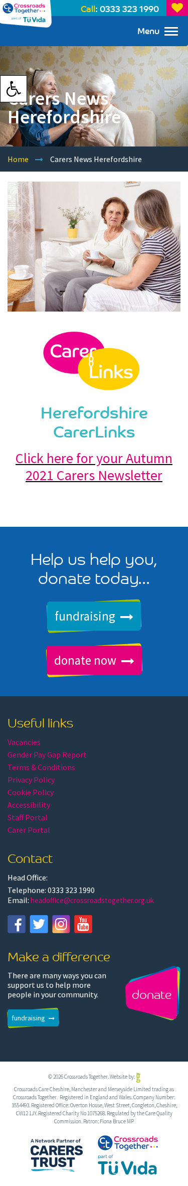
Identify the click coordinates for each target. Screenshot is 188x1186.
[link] (13, 88)
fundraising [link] (85, 616)
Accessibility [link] (29, 805)
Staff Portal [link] (28, 817)
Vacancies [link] (24, 742)
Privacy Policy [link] (31, 780)
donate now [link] (85, 660)
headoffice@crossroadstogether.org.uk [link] (92, 900)
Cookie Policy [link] (31, 792)
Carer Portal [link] (29, 830)
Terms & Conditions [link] (41, 767)
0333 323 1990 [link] (129, 8)
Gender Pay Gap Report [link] (47, 755)
